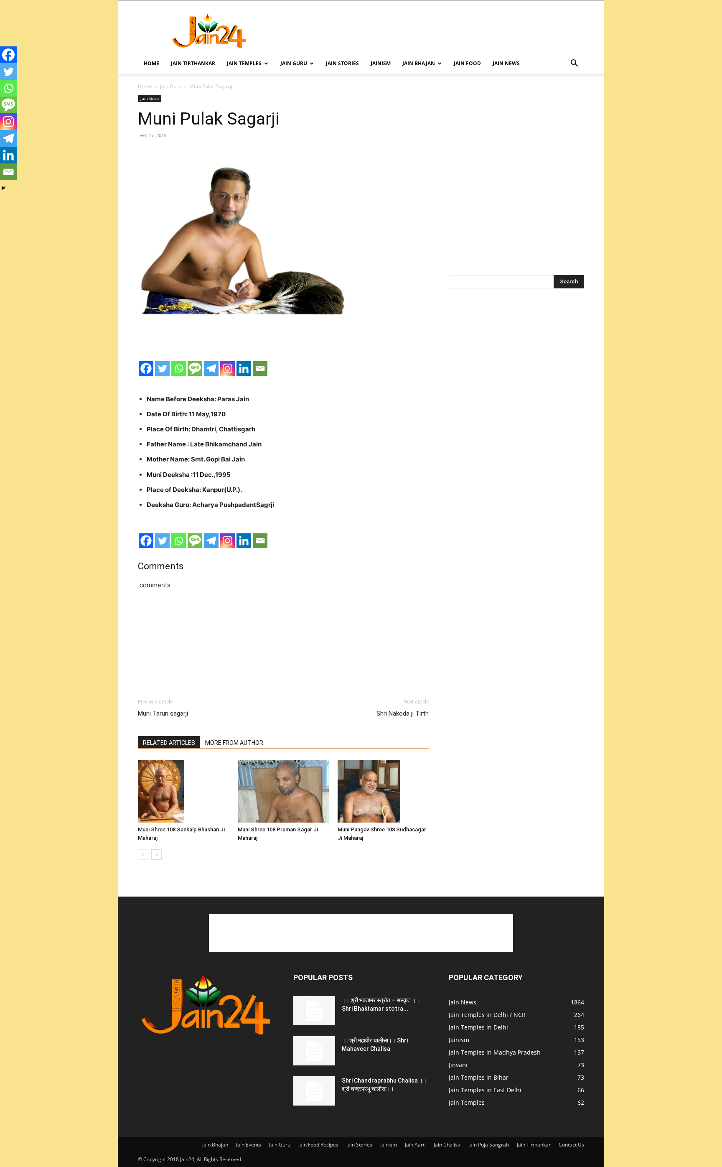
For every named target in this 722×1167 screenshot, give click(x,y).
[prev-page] (143, 854)
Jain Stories (342, 63)
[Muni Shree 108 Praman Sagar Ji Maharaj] (283, 791)
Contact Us (571, 1144)
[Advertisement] (432, 31)
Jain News (506, 63)
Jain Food (467, 63)
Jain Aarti (415, 1144)
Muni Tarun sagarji (163, 713)
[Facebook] (146, 368)
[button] (574, 64)
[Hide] (3, 188)
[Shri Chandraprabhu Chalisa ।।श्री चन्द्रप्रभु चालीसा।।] (314, 1091)
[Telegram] (211, 368)
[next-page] (156, 854)
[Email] (260, 368)
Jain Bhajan (418, 63)
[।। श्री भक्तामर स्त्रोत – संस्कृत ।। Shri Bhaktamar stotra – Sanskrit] (314, 1010)
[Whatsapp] (178, 368)
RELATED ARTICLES (169, 742)
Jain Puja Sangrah (488, 1144)
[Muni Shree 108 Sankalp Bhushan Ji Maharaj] (183, 791)
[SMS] (195, 368)
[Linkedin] (243, 368)
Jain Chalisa (447, 1144)
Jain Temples (244, 63)
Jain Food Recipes (318, 1144)
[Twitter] (162, 368)
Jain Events (248, 1144)
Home (151, 63)
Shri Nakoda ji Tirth (402, 713)
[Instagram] (227, 368)
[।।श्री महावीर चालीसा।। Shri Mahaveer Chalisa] (314, 1050)
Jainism (381, 63)
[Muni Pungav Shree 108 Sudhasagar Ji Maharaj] (383, 791)
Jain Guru (293, 63)
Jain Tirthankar (193, 63)
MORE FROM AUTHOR (234, 742)
